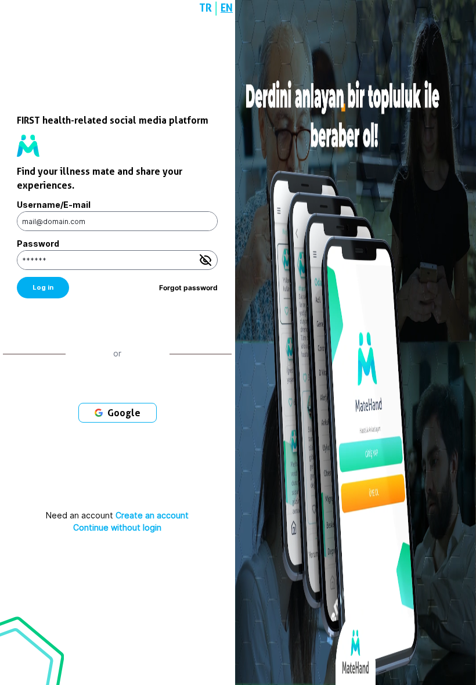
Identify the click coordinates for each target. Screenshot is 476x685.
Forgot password (188, 287)
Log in (43, 287)
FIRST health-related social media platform (112, 120)
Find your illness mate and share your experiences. (99, 178)
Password (38, 243)
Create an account (152, 515)
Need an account (117, 515)
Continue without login (117, 527)
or (117, 353)
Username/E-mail (54, 205)
